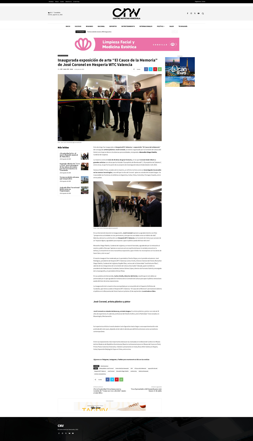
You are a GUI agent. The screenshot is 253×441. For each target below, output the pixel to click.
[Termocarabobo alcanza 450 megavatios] (84, 180)
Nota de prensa (104, 366)
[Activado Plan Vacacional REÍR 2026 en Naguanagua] (84, 190)
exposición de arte (152, 368)
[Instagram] (191, 13)
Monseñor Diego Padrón (122, 371)
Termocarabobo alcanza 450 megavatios (69, 178)
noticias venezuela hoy (100, 374)
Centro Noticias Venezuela (121, 368)
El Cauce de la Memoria (140, 368)
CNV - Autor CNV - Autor (66, 69)
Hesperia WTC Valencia (100, 371)
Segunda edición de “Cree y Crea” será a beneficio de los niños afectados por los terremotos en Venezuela (70, 167)
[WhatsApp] (160, 69)
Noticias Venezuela (143, 371)
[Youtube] (198, 13)
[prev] (173, 32)
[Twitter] (195, 13)
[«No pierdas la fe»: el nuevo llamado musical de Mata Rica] (84, 156)
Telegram (105, 359)
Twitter (120, 359)
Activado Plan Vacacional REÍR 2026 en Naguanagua (102, 32)
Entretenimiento (63, 55)
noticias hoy (133, 371)
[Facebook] (187, 13)
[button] (202, 13)
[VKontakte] (69, 433)
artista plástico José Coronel (106, 368)
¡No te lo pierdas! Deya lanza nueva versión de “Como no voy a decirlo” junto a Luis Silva (109, 391)
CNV (131, 368)
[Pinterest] (155, 69)
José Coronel (111, 371)
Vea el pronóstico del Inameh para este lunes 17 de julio (146, 390)
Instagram (112, 359)
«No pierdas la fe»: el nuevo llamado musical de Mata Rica (69, 155)
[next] (176, 32)
